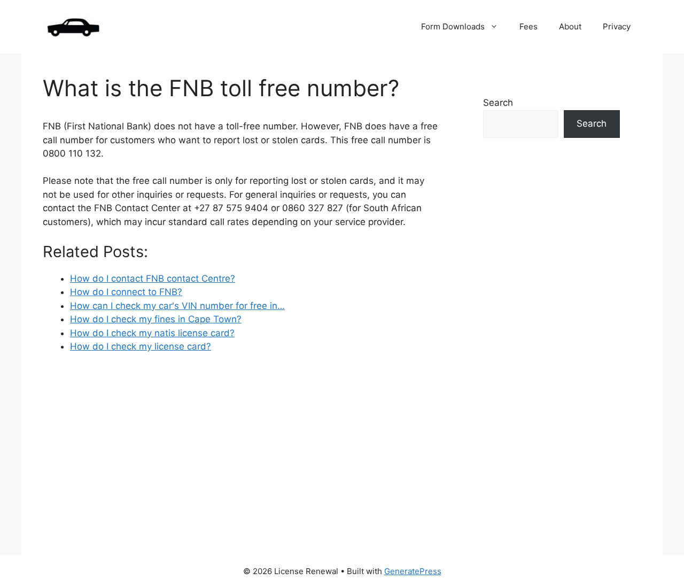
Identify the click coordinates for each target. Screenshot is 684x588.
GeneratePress (412, 571)
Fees (528, 26)
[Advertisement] (551, 351)
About (570, 26)
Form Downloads (453, 26)
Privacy (617, 26)
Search (498, 102)
